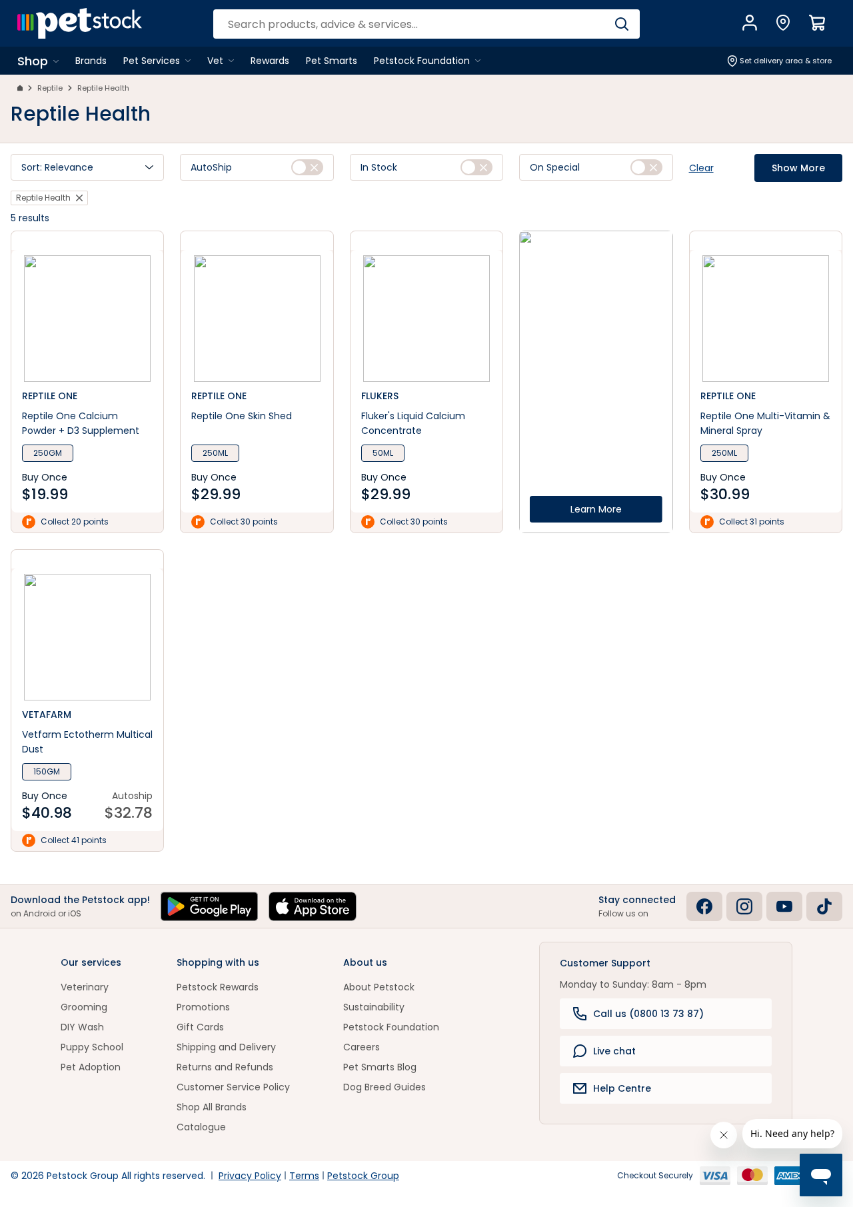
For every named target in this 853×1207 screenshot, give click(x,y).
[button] (87, 167)
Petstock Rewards (218, 987)
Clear (701, 168)
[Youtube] (784, 906)
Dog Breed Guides (384, 1087)
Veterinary (85, 987)
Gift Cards (200, 1027)
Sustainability (374, 1007)
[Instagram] (744, 906)
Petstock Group (363, 1175)
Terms (304, 1175)
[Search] (621, 24)
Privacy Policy (250, 1175)
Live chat (614, 1051)
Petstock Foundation (391, 1027)
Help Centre (622, 1088)
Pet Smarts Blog (380, 1067)
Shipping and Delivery (226, 1047)
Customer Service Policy (233, 1087)
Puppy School (92, 1047)
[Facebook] (704, 906)
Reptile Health (103, 88)
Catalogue (201, 1127)
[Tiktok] (824, 906)
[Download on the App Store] (313, 906)
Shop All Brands (212, 1107)
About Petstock (379, 987)
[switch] (307, 167)
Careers (361, 1047)
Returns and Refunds (225, 1067)
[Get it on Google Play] (209, 906)
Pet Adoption (91, 1067)
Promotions (203, 1007)
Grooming (84, 1007)
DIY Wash (82, 1027)
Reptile (50, 88)
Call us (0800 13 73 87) (648, 1013)
